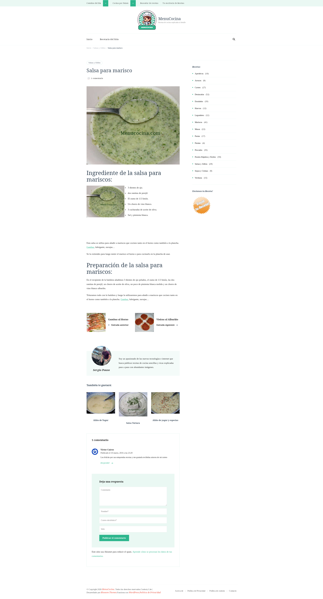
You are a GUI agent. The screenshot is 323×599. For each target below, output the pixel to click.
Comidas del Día (94, 3)
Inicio (89, 39)
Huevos (198, 108)
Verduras (198, 178)
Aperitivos (199, 74)
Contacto (232, 591)
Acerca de (179, 591)
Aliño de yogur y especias (165, 420)
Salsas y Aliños (94, 63)
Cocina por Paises (120, 3)
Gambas (90, 247)
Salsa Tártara (133, 423)
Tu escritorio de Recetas (173, 3)
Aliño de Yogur (100, 420)
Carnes (197, 87)
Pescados (198, 150)
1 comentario (97, 78)
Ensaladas (199, 101)
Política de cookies (217, 591)
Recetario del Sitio (109, 39)
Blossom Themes (109, 592)
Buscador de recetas (149, 3)
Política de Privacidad (150, 592)
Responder (105, 463)
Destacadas (199, 94)
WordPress (134, 592)
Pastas (197, 136)
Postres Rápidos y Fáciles (205, 157)
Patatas (197, 143)
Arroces (198, 80)
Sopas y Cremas (201, 171)
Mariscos (198, 122)
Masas (197, 129)
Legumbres (199, 115)
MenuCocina (169, 18)
